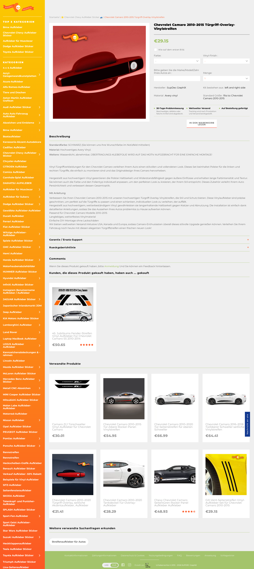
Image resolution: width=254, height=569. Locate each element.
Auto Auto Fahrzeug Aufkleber (15, 115)
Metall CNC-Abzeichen (17, 388)
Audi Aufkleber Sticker (17, 107)
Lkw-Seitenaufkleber (16, 567)
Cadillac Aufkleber (14, 147)
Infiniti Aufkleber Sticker (18, 284)
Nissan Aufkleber (13, 420)
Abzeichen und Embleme (18, 122)
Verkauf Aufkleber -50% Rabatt (22, 474)
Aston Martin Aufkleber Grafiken (17, 99)
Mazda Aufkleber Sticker (18, 367)
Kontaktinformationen (76, 555)
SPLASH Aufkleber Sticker (19, 509)
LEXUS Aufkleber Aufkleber (13, 345)
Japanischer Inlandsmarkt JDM (22, 305)
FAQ (179, 555)
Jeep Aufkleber (12, 312)
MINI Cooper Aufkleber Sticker (21, 394)
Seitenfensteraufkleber (17, 490)
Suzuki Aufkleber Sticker (18, 537)
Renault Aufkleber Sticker (19, 468)
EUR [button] (114, 565)
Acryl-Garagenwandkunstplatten (19, 74)
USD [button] (106, 565)
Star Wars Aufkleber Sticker (20, 530)
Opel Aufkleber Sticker (17, 426)
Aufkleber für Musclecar (18, 41)
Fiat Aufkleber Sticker (16, 227)
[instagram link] (129, 565)
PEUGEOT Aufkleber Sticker (20, 432)
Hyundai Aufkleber (14, 278)
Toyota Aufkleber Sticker (18, 52)
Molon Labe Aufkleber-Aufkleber (17, 407)
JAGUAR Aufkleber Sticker (19, 299)
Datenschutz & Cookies (132, 555)
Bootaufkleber (12, 136)
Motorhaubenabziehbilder (19, 266)
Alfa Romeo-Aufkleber (16, 87)
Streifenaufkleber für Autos (69, 541)
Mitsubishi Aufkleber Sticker (20, 400)
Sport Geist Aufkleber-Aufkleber (16, 524)
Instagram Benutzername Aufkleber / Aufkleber (19, 291)
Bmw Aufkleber (12, 27)
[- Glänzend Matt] (226, 61)
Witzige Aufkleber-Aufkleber (14, 234)
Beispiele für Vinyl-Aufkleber (21, 479)
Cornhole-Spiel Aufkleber (18, 177)
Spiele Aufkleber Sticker (18, 240)
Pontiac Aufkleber (14, 438)
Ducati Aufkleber (13, 216)
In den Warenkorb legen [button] (201, 123)
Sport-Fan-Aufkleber (15, 516)
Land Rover (10, 332)
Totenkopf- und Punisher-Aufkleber (19, 503)
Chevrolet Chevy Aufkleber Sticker (19, 34)
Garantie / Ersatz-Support (65, 239)
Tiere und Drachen (14, 92)
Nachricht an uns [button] (247, 424)
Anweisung (210, 555)
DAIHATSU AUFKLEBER (17, 183)
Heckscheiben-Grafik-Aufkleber (22, 463)
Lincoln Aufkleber (14, 360)
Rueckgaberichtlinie (62, 247)
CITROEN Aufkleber (15, 166)
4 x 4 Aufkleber (12, 67)
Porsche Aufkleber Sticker (19, 445)
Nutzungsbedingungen (161, 555)
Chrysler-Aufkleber (14, 161)
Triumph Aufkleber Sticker (19, 561)
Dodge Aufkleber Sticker (18, 46)
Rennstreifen (11, 452)
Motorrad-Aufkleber (15, 413)
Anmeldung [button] (111, 266)
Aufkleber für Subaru (16, 196)
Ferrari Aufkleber (13, 221)
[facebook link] (123, 565)
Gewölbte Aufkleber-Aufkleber (22, 210)
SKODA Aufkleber (14, 496)
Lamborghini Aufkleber (17, 325)
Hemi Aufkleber (12, 253)
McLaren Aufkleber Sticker (19, 373)
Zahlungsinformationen (104, 555)
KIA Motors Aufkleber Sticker (21, 318)
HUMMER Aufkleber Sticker (20, 271)
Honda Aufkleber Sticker (18, 260)
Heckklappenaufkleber (17, 543)
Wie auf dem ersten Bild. (171, 49)
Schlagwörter (227, 555)
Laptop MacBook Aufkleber (20, 338)
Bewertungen (193, 555)
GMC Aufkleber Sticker (17, 247)
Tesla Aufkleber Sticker (17, 549)
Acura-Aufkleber (13, 81)
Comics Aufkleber (14, 172)
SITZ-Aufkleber (12, 485)
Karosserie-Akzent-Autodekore (22, 142)
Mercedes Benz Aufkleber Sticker (19, 380)
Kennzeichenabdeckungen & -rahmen (21, 354)
